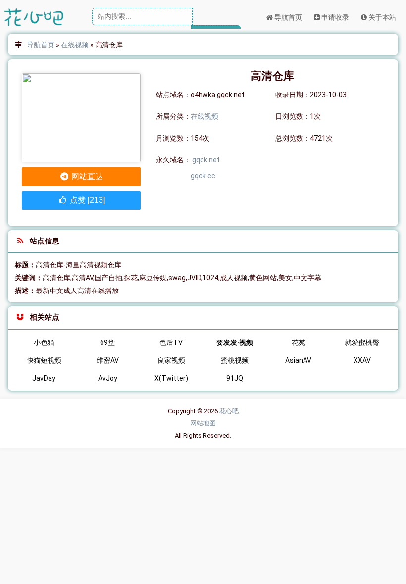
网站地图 (203, 423)
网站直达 (86, 176)
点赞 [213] (86, 200)
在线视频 (75, 45)
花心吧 (229, 411)
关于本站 (381, 17)
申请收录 (334, 17)
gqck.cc (203, 176)
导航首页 (287, 17)
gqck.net (206, 160)
